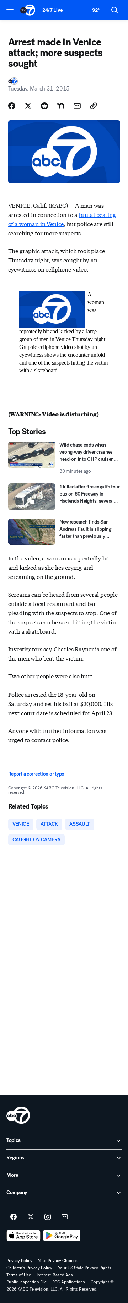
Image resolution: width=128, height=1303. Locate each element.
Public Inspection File (26, 1282)
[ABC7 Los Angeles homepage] (27, 10)
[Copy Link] (93, 106)
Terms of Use (18, 1275)
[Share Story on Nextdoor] (61, 106)
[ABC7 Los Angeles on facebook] (13, 1217)
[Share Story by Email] (77, 106)
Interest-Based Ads (55, 1275)
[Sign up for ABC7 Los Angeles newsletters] (65, 1217)
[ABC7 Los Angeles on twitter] (30, 1217)
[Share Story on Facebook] (12, 106)
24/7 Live (52, 10)
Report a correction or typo (36, 774)
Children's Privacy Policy (29, 1268)
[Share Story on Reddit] (44, 106)
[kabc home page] (18, 1115)
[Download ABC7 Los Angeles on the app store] (23, 1235)
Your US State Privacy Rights (84, 1268)
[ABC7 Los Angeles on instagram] (48, 1217)
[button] (9, 9)
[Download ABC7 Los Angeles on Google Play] (62, 1235)
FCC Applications (68, 1282)
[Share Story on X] (28, 106)
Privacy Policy (19, 1261)
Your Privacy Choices (58, 1261)
